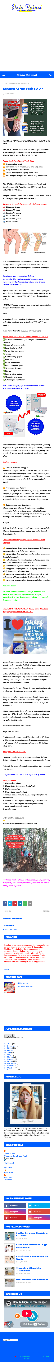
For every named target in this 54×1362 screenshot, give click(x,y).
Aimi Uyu (8, 1177)
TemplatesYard (24, 1356)
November (12, 1066)
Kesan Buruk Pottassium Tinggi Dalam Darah (31, 1246)
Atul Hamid (9, 1163)
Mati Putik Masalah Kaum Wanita (32, 1279)
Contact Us (29, 1352)
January (11, 1059)
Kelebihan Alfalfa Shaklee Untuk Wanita (32, 1257)
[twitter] (39, 1205)
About (20, 1352)
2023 (9, 1061)
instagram (40, 1352)
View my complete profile (25, 986)
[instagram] (15, 1211)
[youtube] (39, 1211)
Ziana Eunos (9, 1154)
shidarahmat (9, 94)
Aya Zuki (8, 1168)
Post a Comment (10, 929)
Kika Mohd (8, 1172)
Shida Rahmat (27, 75)
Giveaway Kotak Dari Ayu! (15, 1156)
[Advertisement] (27, 43)
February (11, 1046)
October (11, 1068)
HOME (7, 969)
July (9, 1052)
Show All (8, 1179)
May (9, 1055)
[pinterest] (15, 1217)
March (10, 1057)
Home (5, 83)
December (12, 1063)
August (10, 1050)
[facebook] (15, 1205)
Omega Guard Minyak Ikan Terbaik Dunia (29, 1269)
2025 (9, 1044)
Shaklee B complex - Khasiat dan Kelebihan (32, 1234)
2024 (9, 1048)
